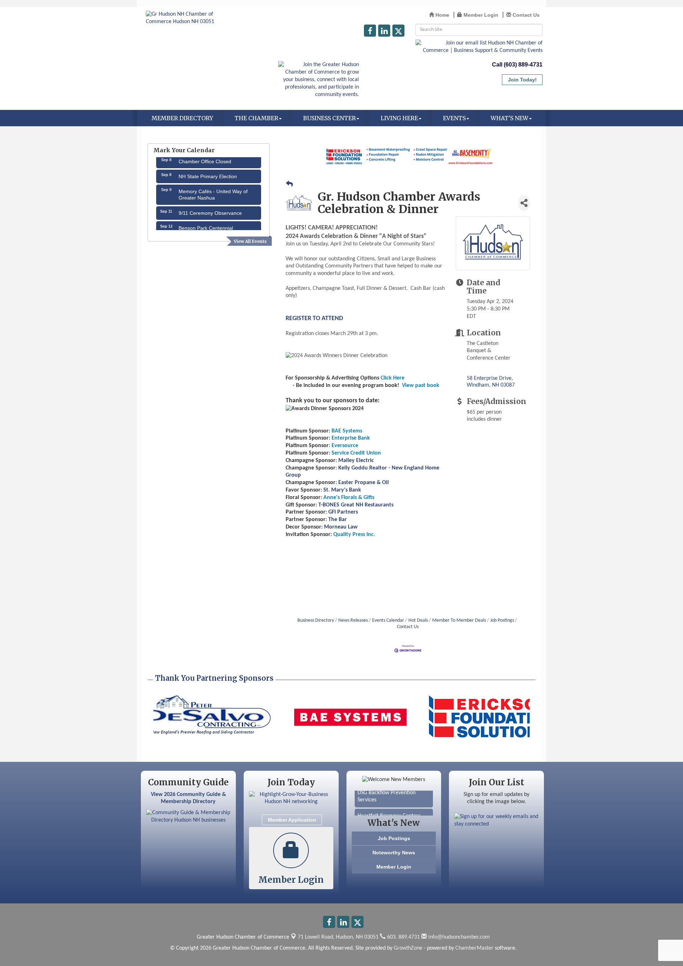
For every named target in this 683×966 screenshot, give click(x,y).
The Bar (337, 519)
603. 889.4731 (403, 937)
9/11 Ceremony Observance (210, 206)
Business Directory (315, 620)
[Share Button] (524, 203)
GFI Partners (343, 512)
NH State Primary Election (208, 169)
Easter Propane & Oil (363, 482)
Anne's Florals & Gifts (348, 497)
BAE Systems (347, 431)
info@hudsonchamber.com (458, 937)
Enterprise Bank (351, 438)
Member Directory (182, 118)
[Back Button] (289, 185)
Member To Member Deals (459, 620)
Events (454, 118)
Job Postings (502, 620)
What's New (509, 118)
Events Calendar (388, 620)
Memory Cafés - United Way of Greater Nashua (213, 188)
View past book (420, 385)
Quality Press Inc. (354, 534)
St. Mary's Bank (342, 490)
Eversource (345, 445)
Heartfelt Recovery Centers (389, 809)
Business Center (329, 118)
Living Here (399, 118)
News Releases (353, 620)
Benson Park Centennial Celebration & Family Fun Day (212, 224)
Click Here (392, 378)
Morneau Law (341, 527)
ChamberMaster (474, 948)
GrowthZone (408, 948)
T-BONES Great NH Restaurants (355, 505)
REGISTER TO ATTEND (314, 318)
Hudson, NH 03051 (338, 937)
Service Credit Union (356, 453)
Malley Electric (356, 460)
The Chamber (256, 118)
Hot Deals (418, 620)
